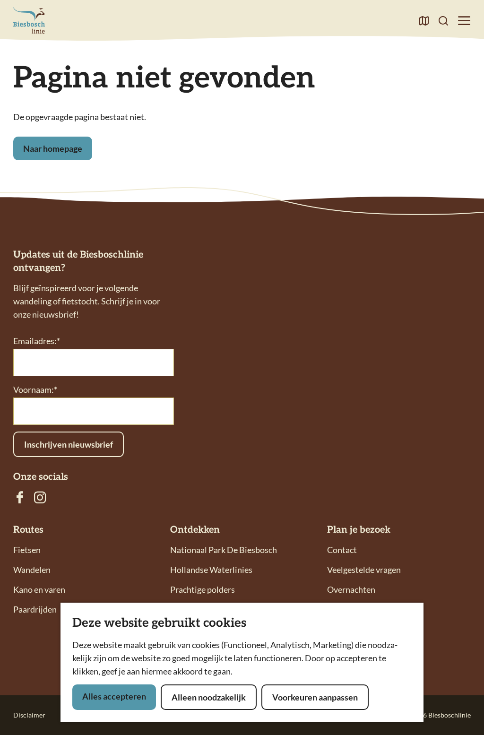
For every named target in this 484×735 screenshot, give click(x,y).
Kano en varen (39, 589)
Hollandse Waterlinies (211, 569)
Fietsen (27, 550)
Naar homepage (52, 148)
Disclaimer (29, 715)
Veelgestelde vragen (364, 569)
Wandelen (32, 569)
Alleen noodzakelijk (209, 697)
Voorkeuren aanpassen (315, 697)
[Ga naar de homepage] (29, 20)
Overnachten (351, 589)
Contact (342, 550)
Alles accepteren (114, 696)
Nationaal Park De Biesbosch (223, 550)
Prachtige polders (202, 589)
